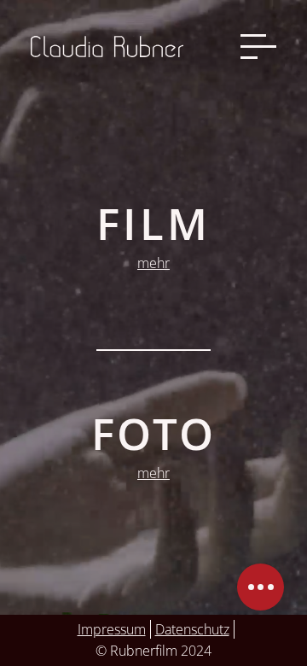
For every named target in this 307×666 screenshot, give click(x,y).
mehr (153, 263)
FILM (153, 223)
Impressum (112, 629)
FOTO (153, 433)
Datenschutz (192, 629)
